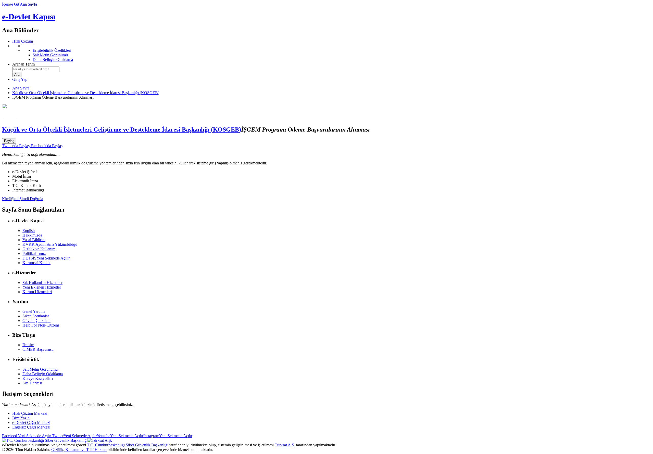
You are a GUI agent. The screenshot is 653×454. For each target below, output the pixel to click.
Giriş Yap (19, 79)
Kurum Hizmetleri (37, 292)
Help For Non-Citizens (40, 325)
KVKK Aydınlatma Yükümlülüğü (49, 244)
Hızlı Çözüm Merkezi (29, 413)
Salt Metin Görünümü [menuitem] (50, 55)
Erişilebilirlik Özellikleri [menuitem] (52, 50)
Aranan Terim (23, 64)
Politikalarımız (34, 253)
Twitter (74, 436)
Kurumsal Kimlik (36, 263)
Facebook (26, 436)
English (28, 230)
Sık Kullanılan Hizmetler (42, 282)
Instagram (167, 436)
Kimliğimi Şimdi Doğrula (22, 199)
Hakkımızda (32, 235)
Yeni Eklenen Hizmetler (41, 287)
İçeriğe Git (10, 4)
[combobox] (35, 69)
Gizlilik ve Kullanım (38, 249)
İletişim (28, 345)
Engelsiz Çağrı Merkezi (31, 427)
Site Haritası (32, 383)
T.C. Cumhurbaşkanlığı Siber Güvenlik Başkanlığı (127, 445)
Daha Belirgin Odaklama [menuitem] (53, 59)
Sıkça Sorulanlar (35, 316)
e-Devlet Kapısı (28, 16)
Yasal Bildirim (33, 240)
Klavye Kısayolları (37, 378)
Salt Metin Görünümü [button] (40, 369)
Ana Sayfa (28, 4)
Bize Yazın (21, 418)
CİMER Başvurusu (38, 349)
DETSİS (46, 258)
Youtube (120, 436)
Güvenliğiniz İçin (36, 320)
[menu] (331, 53)
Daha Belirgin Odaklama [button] (42, 374)
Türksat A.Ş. (285, 445)
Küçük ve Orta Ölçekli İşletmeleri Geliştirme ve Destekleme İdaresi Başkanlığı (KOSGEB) (85, 92)
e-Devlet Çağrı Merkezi (31, 422)
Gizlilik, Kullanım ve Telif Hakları (79, 449)
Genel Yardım (33, 311)
